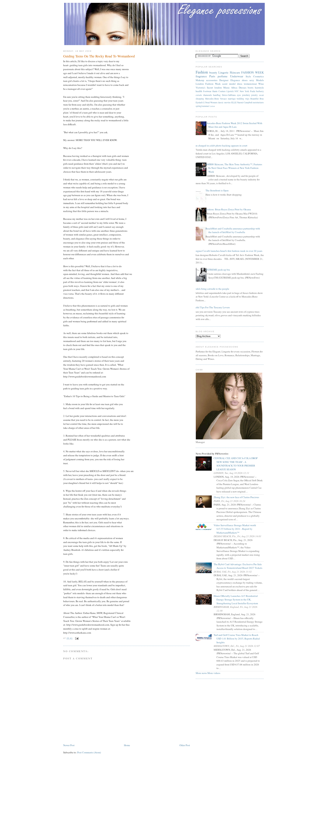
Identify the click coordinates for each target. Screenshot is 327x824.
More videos (213, 673)
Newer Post (69, 745)
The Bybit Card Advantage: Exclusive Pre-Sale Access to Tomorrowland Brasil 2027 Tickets (239, 566)
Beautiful (254, 98)
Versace (223, 98)
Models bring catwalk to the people (211, 288)
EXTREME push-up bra (218, 269)
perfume (222, 76)
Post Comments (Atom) (89, 752)
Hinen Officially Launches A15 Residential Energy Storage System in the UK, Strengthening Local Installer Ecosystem (237, 599)
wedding (240, 98)
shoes (245, 80)
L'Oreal (206, 102)
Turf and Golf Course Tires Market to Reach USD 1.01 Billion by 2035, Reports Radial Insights (238, 638)
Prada (252, 91)
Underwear (236, 76)
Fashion (202, 72)
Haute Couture (219, 91)
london (218, 87)
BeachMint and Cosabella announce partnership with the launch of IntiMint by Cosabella (233, 230)
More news (201, 673)
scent (224, 83)
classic (220, 102)
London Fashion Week (208, 83)
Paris (212, 76)
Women (213, 102)
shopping (200, 98)
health (199, 91)
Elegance (235, 80)
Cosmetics (258, 76)
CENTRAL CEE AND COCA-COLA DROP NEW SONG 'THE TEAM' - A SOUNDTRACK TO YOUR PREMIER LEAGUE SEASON (237, 463)
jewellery (246, 95)
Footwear (207, 91)
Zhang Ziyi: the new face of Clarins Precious (237, 497)
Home (127, 745)
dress (239, 83)
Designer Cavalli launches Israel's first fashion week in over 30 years (227, 251)
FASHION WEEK (252, 72)
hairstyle (259, 87)
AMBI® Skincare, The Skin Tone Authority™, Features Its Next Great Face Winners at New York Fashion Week (234, 168)
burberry (260, 91)
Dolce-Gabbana (229, 95)
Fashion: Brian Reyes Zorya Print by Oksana (228, 209)
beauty (213, 72)
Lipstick (230, 91)
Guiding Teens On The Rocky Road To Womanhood (99, 56)
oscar (261, 95)
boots (250, 87)
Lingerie (223, 72)
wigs (247, 98)
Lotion (212, 106)
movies (227, 102)
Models (260, 80)
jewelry (254, 95)
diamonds (207, 95)
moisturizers (258, 102)
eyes (239, 95)
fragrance (201, 76)
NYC (236, 91)
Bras (262, 98)
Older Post (184, 745)
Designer (223, 80)
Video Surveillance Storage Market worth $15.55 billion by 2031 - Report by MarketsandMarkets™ (236, 529)
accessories (211, 80)
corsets (199, 95)
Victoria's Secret (204, 87)
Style (248, 76)
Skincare (235, 72)
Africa (234, 87)
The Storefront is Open (217, 190)
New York (244, 91)
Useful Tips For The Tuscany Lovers (211, 307)
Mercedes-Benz (212, 98)
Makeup (200, 80)
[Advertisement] (163, 792)
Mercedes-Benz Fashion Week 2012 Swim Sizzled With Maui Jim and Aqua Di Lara (234, 125)
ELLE (234, 102)
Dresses (242, 87)
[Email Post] (76, 638)
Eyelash (199, 102)
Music (226, 87)
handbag (217, 95)
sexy (251, 80)
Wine (261, 83)
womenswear (250, 83)
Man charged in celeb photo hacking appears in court (220, 145)
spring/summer (202, 106)
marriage (232, 98)
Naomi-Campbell (244, 102)
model (232, 83)
